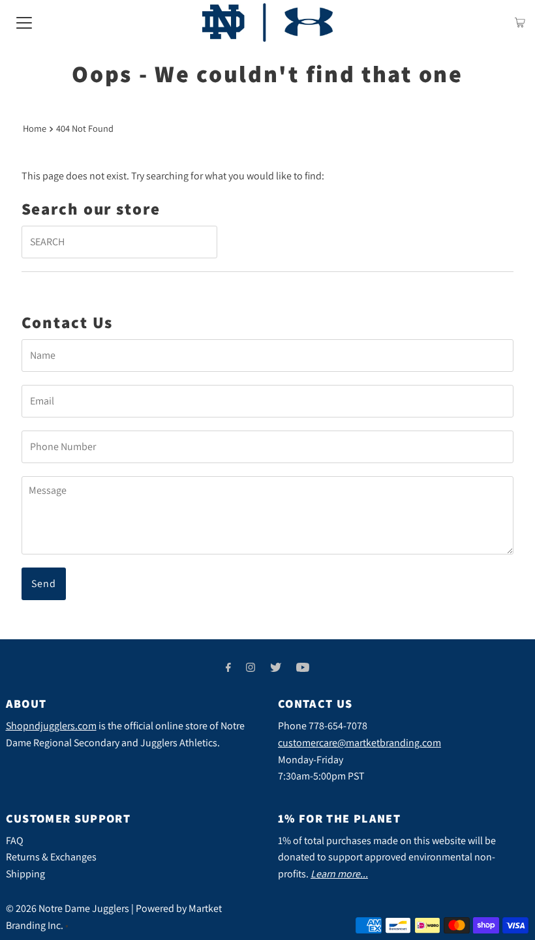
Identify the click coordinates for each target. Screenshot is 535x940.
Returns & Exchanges (51, 857)
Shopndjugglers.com (51, 726)
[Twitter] (275, 667)
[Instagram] (250, 667)
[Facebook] (228, 667)
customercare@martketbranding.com (359, 743)
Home (34, 128)
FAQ (14, 840)
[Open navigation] (24, 22)
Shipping (25, 874)
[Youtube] (302, 667)
